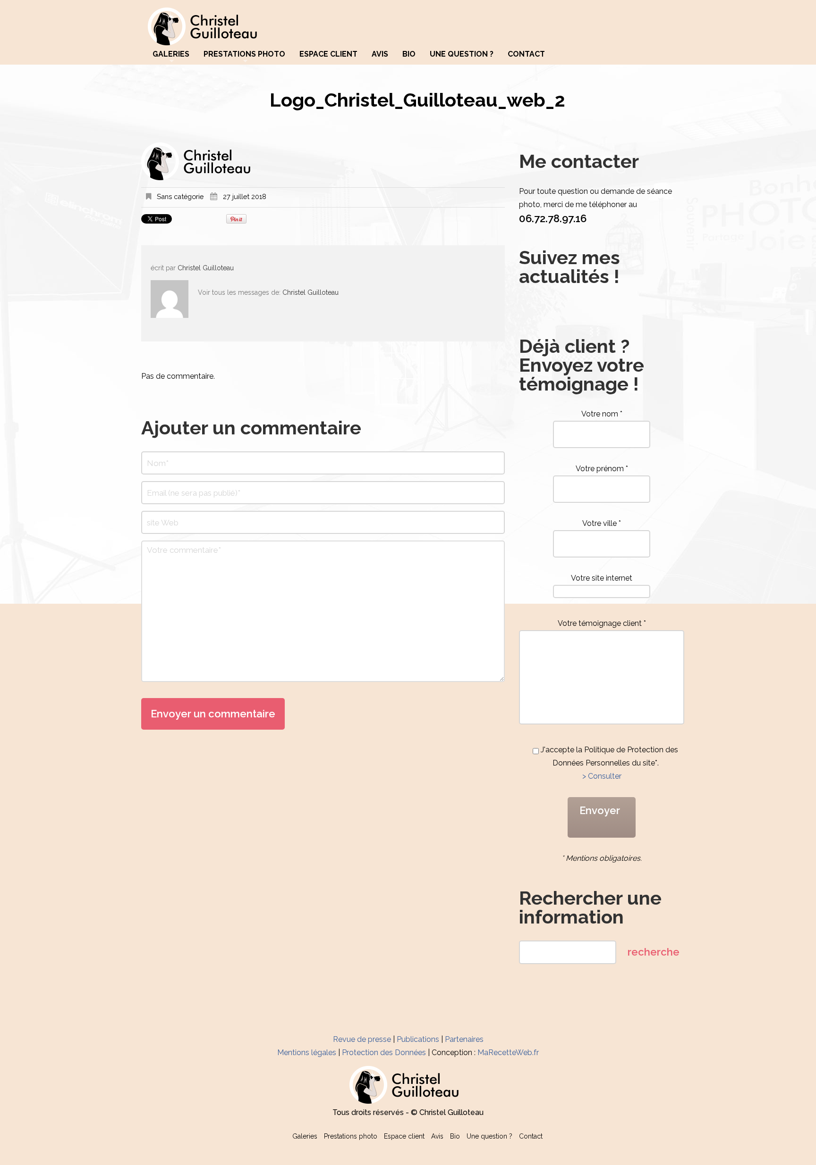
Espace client (328, 54)
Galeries (171, 54)
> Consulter (601, 776)
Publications (418, 1039)
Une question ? (461, 54)
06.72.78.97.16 (552, 218)
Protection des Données (384, 1052)
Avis (380, 54)
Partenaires (464, 1039)
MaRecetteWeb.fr (508, 1052)
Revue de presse (362, 1039)
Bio (409, 54)
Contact (526, 54)
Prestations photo (244, 54)
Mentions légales (306, 1052)
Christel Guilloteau (206, 268)
